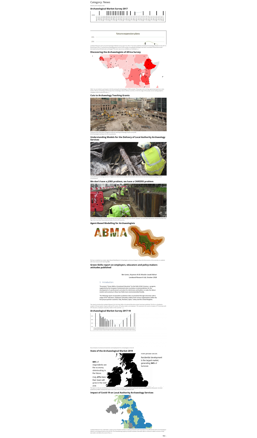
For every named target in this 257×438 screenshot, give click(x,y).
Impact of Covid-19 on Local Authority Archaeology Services (121, 392)
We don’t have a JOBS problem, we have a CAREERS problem (121, 181)
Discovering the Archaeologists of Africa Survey (115, 52)
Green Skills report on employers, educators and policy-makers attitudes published (123, 266)
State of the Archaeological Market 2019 (111, 350)
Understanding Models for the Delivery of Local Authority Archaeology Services (127, 138)
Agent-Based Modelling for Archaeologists (112, 223)
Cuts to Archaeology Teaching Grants (110, 95)
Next (165, 436)
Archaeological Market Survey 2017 (109, 8)
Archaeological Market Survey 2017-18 (110, 310)
